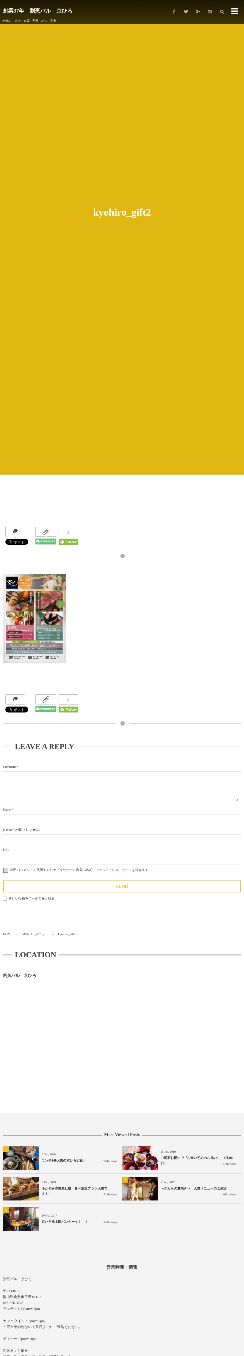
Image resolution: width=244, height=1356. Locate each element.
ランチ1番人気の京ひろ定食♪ (63, 1160)
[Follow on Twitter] (186, 11)
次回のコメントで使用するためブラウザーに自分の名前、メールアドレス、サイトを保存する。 (81, 870)
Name (7, 810)
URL (6, 850)
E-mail (7, 830)
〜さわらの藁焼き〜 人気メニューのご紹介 (195, 1188)
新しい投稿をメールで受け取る (32, 898)
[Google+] (197, 11)
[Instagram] (209, 11)
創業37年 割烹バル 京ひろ (38, 11)
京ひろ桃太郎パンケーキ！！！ (65, 1222)
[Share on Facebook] (174, 11)
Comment (9, 767)
